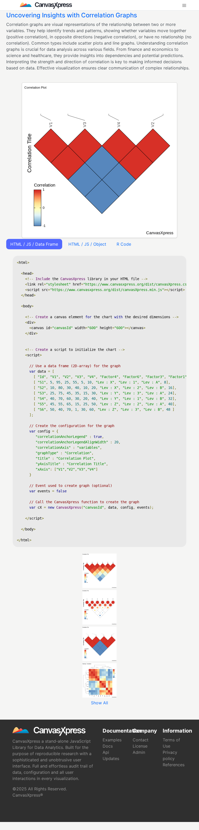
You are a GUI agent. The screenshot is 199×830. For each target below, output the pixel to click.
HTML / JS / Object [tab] (87, 244)
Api (106, 752)
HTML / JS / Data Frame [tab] (34, 244)
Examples (112, 739)
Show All (99, 702)
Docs (108, 746)
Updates (111, 758)
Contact (140, 739)
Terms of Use (171, 743)
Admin (139, 752)
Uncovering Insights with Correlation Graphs (71, 15)
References (173, 764)
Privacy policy (170, 755)
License (140, 746)
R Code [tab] (124, 244)
